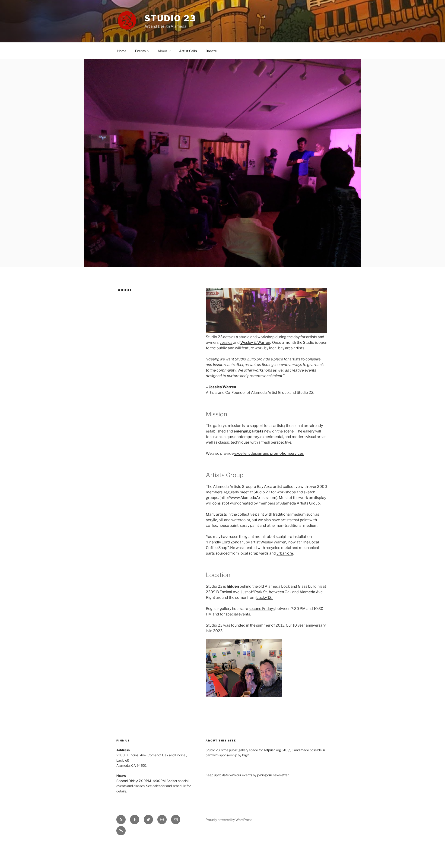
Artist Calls (188, 51)
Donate (211, 51)
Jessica (226, 342)
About (162, 51)
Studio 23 (170, 18)
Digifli (246, 755)
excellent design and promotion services (269, 453)
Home (121, 51)
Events (140, 51)
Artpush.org (272, 750)
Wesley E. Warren (255, 342)
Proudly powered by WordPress (229, 820)
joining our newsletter (273, 775)
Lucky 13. (264, 597)
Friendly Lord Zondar (225, 542)
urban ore (285, 553)
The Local (310, 542)
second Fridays (262, 608)
